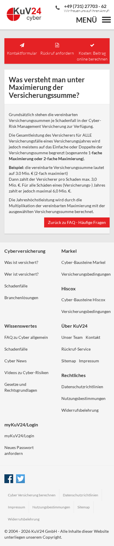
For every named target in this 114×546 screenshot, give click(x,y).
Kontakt (93, 337)
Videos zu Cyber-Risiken (26, 372)
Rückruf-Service (76, 348)
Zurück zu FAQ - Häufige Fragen (77, 222)
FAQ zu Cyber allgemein (26, 337)
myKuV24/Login (19, 435)
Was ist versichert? (21, 262)
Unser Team (72, 337)
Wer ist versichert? (21, 274)
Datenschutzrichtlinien (82, 386)
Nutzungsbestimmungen (83, 398)
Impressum (89, 360)
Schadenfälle (15, 285)
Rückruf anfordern (57, 53)
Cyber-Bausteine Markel (83, 262)
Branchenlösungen (21, 297)
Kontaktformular (22, 53)
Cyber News (15, 360)
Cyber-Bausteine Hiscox (83, 299)
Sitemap (68, 360)
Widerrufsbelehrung (80, 410)
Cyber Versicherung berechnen (32, 495)
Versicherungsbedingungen (86, 274)
